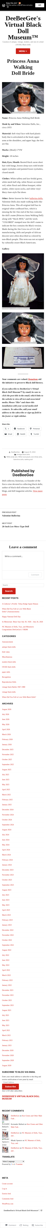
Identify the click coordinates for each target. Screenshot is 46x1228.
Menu (24, 51)
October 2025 (7, 759)
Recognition (6, 677)
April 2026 (6, 729)
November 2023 (8, 875)
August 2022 (6, 950)
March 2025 (6, 795)
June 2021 (5, 1020)
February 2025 (7, 800)
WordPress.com (7, 1204)
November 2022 (8, 935)
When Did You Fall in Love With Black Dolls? (19, 697)
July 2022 (5, 955)
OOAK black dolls (8, 667)
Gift (39, 5)
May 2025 (5, 785)
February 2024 (7, 860)
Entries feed (6, 1194)
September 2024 (8, 825)
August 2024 (6, 830)
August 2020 (6, 1065)
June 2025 (5, 780)
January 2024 (7, 865)
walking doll (28, 459)
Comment (35, 575)
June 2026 (5, 719)
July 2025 (5, 775)
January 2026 (7, 745)
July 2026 (5, 714)
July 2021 (5, 1015)
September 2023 (8, 885)
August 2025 (6, 770)
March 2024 (6, 855)
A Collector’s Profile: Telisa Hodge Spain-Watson (20, 604)
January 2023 (7, 925)
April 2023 (6, 910)
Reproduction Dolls (9, 682)
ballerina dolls (36, 198)
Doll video (6, 652)
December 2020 (7, 1050)
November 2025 (8, 754)
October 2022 (7, 940)
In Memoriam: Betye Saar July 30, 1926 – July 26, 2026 (22, 622)
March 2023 (6, 915)
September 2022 (8, 945)
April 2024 (6, 850)
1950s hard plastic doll (26, 457)
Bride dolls (38, 457)
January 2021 (7, 1045)
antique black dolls (9, 647)
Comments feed (7, 1199)
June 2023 (5, 900)
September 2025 (8, 764)
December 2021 (7, 990)
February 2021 (7, 1040)
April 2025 (6, 790)
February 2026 (7, 739)
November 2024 (8, 815)
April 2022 (6, 970)
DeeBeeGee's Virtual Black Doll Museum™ (23, 28)
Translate (19, 1164)
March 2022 (6, 975)
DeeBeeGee (15, 452)
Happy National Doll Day (11, 617)
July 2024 (5, 835)
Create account (7, 1184)
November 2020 (8, 1055)
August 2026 (6, 709)
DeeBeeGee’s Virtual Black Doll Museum (20, 1097)
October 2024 (7, 820)
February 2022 (7, 980)
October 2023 (7, 880)
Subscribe (10, 1086)
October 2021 (7, 1000)
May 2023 (5, 905)
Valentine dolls (18, 459)
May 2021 (5, 1025)
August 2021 (6, 1010)
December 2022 (7, 930)
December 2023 (7, 870)
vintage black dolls (23, 454)
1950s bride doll (11, 457)
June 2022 (5, 960)
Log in (4, 1189)
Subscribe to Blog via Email (18, 1072)
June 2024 (5, 840)
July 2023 (5, 895)
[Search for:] (23, 585)
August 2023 (6, 890)
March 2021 (6, 1035)
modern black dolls (9, 662)
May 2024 (5, 845)
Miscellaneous (7, 657)
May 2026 (5, 724)
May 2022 (5, 965)
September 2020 (8, 1060)
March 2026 (6, 734)
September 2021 (8, 1005)
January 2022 (7, 985)
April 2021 (6, 1030)
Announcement (7, 642)
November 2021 (8, 995)
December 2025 (7, 750)
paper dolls (6, 672)
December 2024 (7, 810)
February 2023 (7, 920)
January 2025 (7, 805)
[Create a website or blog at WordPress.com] (41, 1210)
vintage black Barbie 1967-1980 (13, 687)
